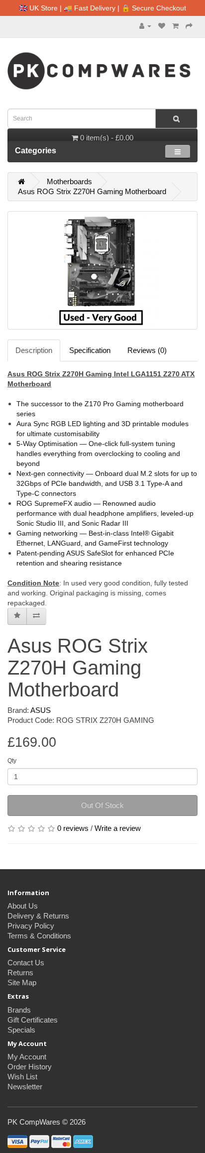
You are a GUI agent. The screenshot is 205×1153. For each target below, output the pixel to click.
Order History (29, 1066)
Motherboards (69, 181)
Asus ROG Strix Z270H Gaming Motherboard (92, 191)
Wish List (22, 1076)
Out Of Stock (102, 805)
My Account (26, 1056)
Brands (19, 1010)
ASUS (40, 710)
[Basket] (175, 25)
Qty (11, 760)
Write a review (118, 828)
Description (33, 350)
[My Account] (145, 25)
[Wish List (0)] (161, 25)
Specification (89, 350)
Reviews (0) (147, 350)
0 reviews (73, 828)
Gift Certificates (32, 1020)
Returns (20, 972)
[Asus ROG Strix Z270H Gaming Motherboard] (102, 270)
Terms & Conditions (39, 935)
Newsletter (24, 1086)
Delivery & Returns (38, 916)
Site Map (21, 982)
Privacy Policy (30, 926)
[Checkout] (189, 25)
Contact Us (25, 962)
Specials (21, 1030)
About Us (22, 906)
